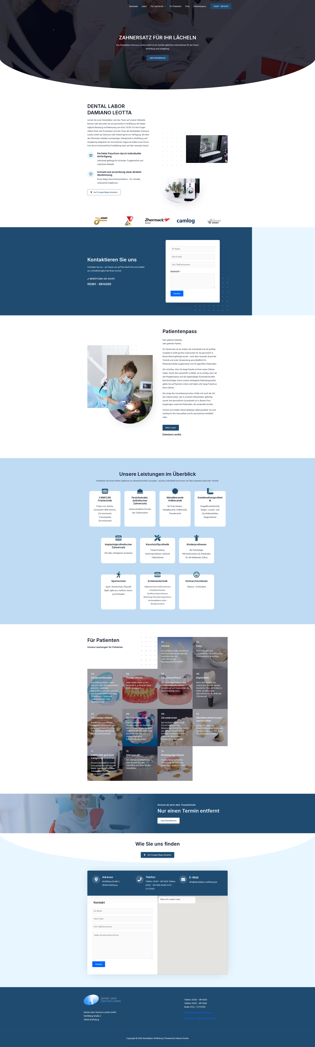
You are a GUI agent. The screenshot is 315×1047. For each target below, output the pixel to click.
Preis (187, 6)
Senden (176, 293)
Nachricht (176, 271)
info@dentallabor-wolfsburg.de (198, 1012)
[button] (164, 6)
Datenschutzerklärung (206, 1018)
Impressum (189, 1018)
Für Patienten (175, 6)
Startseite (133, 6)
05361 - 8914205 (99, 284)
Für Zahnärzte (157, 6)
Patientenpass (200, 6)
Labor (144, 6)
